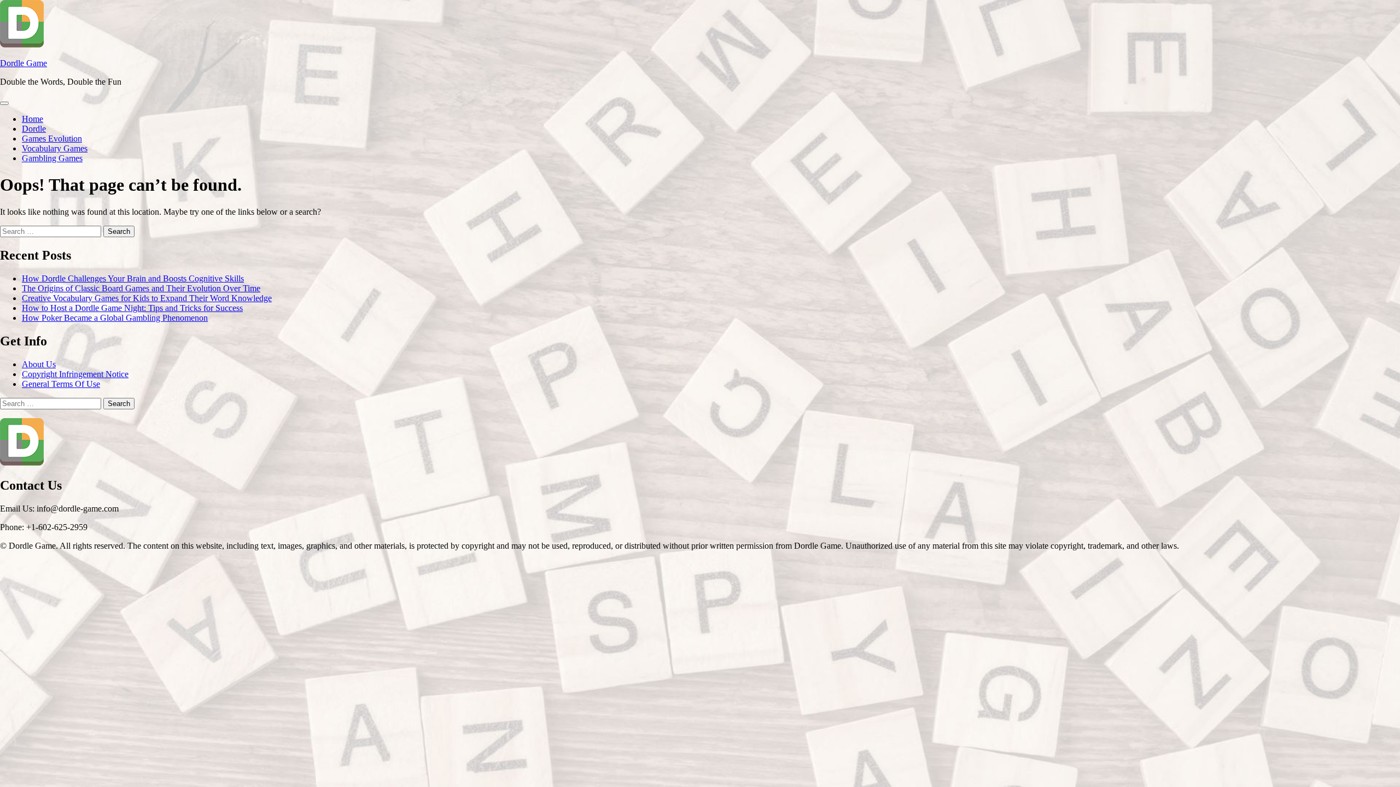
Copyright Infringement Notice (75, 374)
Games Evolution (52, 138)
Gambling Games (52, 158)
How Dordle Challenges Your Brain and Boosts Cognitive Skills (133, 278)
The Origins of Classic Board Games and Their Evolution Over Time (141, 288)
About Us (39, 364)
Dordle (34, 128)
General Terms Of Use (61, 384)
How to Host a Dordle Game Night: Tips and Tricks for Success (132, 308)
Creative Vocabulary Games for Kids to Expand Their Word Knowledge (147, 298)
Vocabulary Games (55, 148)
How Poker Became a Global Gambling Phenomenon (115, 317)
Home (32, 119)
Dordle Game (23, 63)
